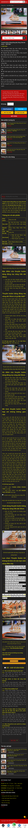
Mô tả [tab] (3, 196)
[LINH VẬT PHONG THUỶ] (5, 2)
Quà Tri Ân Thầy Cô (19, 5)
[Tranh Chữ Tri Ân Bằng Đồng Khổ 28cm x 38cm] (3, 145)
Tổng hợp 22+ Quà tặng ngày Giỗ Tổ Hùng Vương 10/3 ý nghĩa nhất (17, 750)
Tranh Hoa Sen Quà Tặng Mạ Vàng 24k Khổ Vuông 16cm (16, 150)
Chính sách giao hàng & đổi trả (9, 798)
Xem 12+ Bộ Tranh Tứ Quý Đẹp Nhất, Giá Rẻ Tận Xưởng (16, 761)
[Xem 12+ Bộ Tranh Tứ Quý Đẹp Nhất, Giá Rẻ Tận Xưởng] (3, 761)
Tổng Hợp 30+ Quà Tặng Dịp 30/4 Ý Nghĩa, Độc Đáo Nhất (15, 755)
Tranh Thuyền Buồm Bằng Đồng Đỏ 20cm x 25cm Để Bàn (16, 124)
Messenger (19, 827)
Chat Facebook (7, 109)
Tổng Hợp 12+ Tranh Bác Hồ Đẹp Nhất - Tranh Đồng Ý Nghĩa (16, 771)
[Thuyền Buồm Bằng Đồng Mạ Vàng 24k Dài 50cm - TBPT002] (3, 131)
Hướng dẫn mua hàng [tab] (12, 196)
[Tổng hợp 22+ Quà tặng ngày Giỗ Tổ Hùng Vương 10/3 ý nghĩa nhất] (3, 750)
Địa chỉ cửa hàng (6, 802)
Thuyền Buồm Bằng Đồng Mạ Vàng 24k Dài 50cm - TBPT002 (16, 130)
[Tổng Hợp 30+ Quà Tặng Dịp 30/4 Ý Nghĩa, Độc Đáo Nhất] (3, 756)
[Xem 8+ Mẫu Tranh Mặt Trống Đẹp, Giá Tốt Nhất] (3, 767)
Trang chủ (3, 5)
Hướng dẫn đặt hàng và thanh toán (10, 796)
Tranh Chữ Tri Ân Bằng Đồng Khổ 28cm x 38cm (16, 143)
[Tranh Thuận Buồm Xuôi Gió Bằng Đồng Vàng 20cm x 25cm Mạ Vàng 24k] (3, 138)
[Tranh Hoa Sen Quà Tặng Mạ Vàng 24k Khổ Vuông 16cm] (3, 151)
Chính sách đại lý (6, 800)
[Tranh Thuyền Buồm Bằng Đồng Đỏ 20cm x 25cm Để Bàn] (3, 125)
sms (25, 827)
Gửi (24, 38)
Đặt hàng (14, 116)
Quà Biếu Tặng (10, 5)
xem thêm (13, 740)
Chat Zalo (8, 827)
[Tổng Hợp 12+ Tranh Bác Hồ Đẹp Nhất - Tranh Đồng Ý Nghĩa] (3, 772)
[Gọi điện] (14, 824)
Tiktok (3, 827)
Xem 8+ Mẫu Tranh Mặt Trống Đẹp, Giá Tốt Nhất (17, 766)
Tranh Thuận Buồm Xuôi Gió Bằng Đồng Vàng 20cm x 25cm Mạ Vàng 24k (16, 137)
